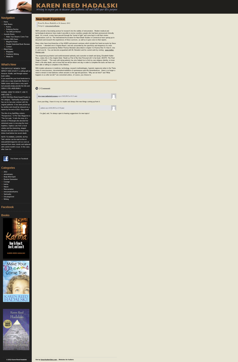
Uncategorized (9, 197)
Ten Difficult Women (13, 32)
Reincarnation (9, 189)
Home (6, 22)
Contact (9, 47)
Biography (9, 52)
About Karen (8, 49)
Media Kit (9, 57)
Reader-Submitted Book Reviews (18, 44)
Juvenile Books (9, 34)
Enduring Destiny (12, 29)
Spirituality (7, 194)
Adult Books (8, 24)
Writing (6, 199)
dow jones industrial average (48, 96)
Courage (7, 182)
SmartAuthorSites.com (49, 360)
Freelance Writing (12, 54)
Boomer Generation (11, 179)
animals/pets (8, 174)
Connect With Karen (11, 39)
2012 (5, 172)
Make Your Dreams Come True (17, 37)
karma (6, 184)
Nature (6, 187)
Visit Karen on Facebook (19, 159)
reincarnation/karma (52, 26)
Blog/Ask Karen (11, 42)
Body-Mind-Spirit (10, 177)
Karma (8, 27)
